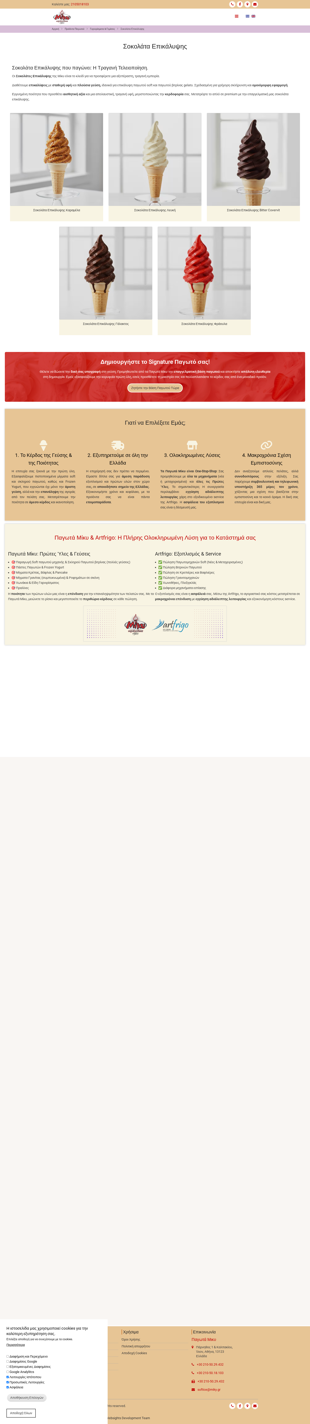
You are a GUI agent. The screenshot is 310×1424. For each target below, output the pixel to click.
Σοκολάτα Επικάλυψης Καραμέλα (56, 210)
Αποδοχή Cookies (134, 1353)
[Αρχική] (62, 17)
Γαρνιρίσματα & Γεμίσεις (102, 29)
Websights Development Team (128, 1418)
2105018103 (80, 4)
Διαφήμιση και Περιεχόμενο (29, 1356)
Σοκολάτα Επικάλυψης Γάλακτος (106, 324)
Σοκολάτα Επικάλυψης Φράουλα (204, 324)
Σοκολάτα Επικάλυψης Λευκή (155, 210)
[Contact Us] (255, 4)
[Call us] (232, 4)
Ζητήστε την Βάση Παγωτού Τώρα (155, 388)
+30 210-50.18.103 (210, 1373)
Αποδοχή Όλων (21, 1413)
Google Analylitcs (22, 1372)
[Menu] (236, 15)
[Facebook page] (240, 4)
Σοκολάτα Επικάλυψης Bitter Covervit (253, 210)
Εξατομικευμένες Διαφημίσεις (30, 1367)
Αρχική (55, 29)
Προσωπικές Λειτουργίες (27, 1382)
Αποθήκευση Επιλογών (26, 1397)
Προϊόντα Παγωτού (74, 29)
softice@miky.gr (209, 1389)
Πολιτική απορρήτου (136, 1346)
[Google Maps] (247, 4)
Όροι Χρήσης (131, 1339)
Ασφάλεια (16, 1387)
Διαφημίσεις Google (23, 1361)
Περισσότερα (15, 1345)
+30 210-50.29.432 (210, 1364)
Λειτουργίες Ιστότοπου (25, 1377)
